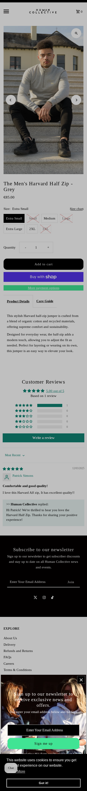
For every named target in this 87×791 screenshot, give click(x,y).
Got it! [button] (43, 783)
